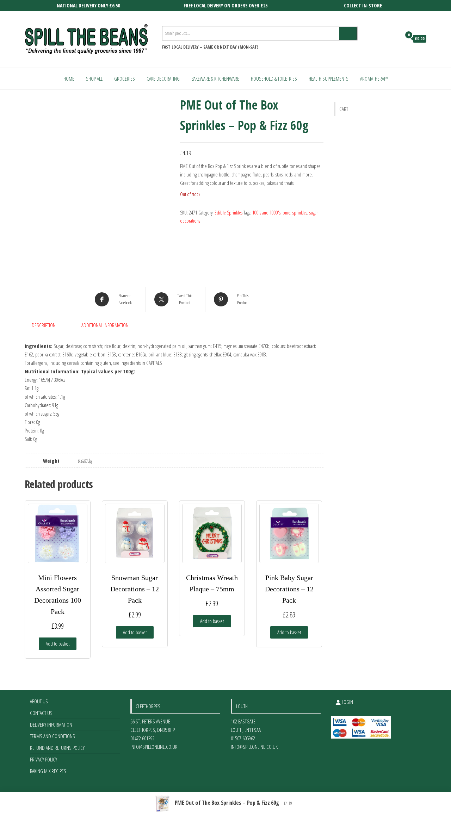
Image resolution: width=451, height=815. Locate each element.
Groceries (124, 78)
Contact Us (41, 712)
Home (68, 78)
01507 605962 (243, 738)
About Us (39, 701)
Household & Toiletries (274, 78)
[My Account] (394, 38)
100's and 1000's (266, 212)
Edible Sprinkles (228, 212)
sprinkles (299, 212)
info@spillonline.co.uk (153, 746)
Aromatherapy (374, 78)
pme (286, 212)
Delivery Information (51, 724)
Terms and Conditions (52, 736)
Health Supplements (328, 78)
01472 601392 (142, 738)
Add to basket (57, 643)
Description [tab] (44, 325)
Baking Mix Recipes (48, 770)
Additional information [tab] (105, 325)
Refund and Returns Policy (57, 747)
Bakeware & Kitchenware (215, 78)
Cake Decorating (163, 78)
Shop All (94, 78)
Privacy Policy (43, 759)
